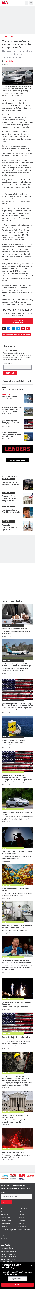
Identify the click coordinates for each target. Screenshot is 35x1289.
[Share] (8, 328)
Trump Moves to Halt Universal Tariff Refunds (15, 889)
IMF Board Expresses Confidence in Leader (11, 511)
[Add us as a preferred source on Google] (28, 328)
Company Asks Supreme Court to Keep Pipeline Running (9, 498)
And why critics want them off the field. (15, 930)
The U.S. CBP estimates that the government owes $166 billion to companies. (17, 894)
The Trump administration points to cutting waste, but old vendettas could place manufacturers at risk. (16, 1044)
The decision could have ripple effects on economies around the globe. (16, 1121)
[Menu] (31, 3)
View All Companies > (17, 460)
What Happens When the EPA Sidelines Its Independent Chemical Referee (17, 927)
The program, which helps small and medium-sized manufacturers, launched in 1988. (17, 1084)
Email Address (8, 363)
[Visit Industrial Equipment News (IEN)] (21, 1175)
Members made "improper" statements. (15, 1007)
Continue (17, 1284)
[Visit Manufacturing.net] (13, 1179)
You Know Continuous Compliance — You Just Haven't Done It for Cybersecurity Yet (10, 422)
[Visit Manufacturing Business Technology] (21, 1179)
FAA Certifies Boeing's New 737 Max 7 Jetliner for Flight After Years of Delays (12, 409)
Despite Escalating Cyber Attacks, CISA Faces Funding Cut (16, 1038)
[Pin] (23, 328)
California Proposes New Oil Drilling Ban (11, 483)
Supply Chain (7, 771)
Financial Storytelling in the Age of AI (10, 527)
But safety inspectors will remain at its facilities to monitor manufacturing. (15, 670)
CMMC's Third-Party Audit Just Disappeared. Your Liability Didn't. (14, 776)
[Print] (4, 328)
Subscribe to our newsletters (17, 321)
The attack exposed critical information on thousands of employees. (16, 1156)
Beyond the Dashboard (10, 397)
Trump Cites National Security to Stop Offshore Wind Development (11, 435)
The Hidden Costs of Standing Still (14, 629)
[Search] (26, 3)
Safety (5, 809)
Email (3, 1192)
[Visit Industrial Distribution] (4, 1179)
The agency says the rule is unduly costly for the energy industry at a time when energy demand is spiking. (17, 967)
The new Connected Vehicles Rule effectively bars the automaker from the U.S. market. (17, 818)
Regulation (7, 37)
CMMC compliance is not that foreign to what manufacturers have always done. (17, 709)
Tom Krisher (10, 61)
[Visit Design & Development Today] (4, 1175)
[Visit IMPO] (30, 1175)
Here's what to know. (9, 745)
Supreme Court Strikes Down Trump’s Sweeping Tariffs (15, 1116)
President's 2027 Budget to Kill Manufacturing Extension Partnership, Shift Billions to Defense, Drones (15, 1078)
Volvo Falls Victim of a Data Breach (14, 1152)
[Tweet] (18, 328)
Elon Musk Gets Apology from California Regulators (16, 1003)
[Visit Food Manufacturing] (13, 1175)
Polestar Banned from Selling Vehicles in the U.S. (17, 813)
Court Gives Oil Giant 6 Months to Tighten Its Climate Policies (17, 852)
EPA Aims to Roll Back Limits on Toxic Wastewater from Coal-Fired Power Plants (17, 961)
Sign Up (6, 1202)
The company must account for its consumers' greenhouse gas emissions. (17, 857)
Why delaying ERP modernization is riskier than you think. (16, 633)
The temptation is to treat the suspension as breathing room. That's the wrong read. (17, 781)
